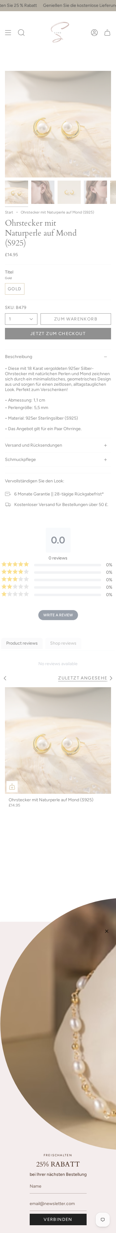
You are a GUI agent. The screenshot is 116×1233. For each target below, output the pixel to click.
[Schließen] (107, 931)
